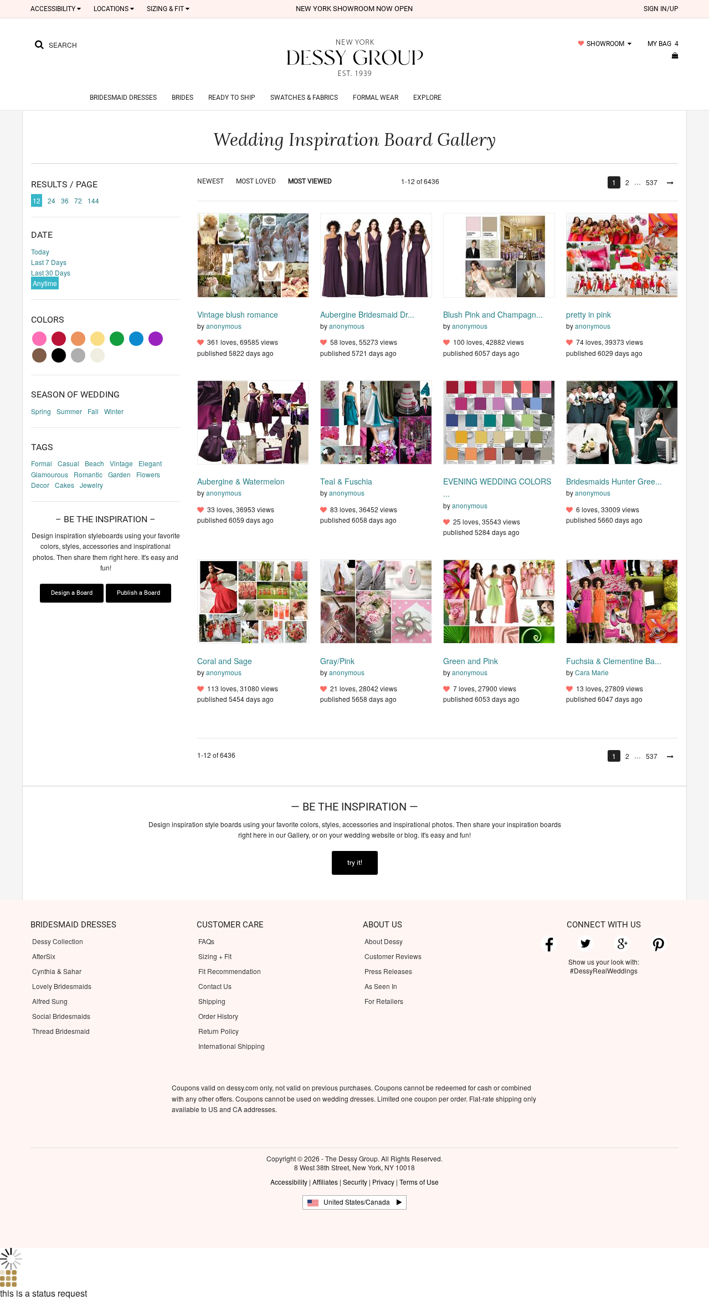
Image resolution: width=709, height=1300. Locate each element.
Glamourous (49, 474)
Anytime (45, 283)
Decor (40, 485)
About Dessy (383, 941)
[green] (117, 338)
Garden (119, 474)
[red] (58, 338)
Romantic (88, 474)
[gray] (78, 355)
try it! (354, 862)
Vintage (121, 463)
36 (65, 200)
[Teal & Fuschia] (376, 421)
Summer (69, 411)
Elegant (150, 463)
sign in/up (661, 9)
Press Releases (388, 971)
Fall (93, 411)
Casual (68, 463)
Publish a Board (138, 593)
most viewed (310, 181)
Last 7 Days (48, 262)
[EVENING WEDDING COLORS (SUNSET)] (499, 421)
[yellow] (97, 338)
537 (651, 182)
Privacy (383, 1181)
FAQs (206, 941)
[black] (58, 355)
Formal (41, 463)
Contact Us (215, 986)
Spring (41, 411)
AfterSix (43, 956)
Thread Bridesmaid (61, 1031)
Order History (218, 1016)
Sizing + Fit (215, 956)
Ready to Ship (231, 97)
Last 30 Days (50, 272)
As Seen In (380, 986)
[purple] (155, 338)
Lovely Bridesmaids (61, 986)
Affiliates (325, 1181)
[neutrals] (97, 355)
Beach (94, 463)
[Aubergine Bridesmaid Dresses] (376, 254)
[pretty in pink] (622, 254)
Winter (114, 411)
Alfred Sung (50, 1001)
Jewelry (91, 485)
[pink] (39, 338)
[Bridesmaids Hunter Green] (622, 421)
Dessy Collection (57, 941)
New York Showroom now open (354, 8)
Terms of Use (419, 1181)
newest (210, 181)
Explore (427, 97)
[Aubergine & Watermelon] (253, 421)
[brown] (39, 355)
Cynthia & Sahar (56, 971)
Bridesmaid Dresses (123, 97)
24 (51, 200)
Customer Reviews (393, 956)
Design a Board (72, 593)
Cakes (64, 485)
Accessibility (288, 1181)
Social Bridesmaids (61, 1016)
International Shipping (231, 1046)
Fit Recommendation (229, 971)
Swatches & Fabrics (304, 97)
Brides (182, 97)
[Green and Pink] (499, 600)
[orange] (78, 338)
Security (355, 1181)
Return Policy (218, 1031)
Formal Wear (375, 97)
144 (93, 200)
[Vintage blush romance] (253, 254)
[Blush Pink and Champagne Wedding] (499, 254)
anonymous (224, 325)
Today (40, 251)
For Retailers (383, 1001)
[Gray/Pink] (376, 600)
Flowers (148, 474)
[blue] (136, 338)
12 (36, 200)
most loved (256, 181)
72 (78, 200)
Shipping (211, 1001)
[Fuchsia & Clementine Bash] (622, 600)
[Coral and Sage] (253, 600)
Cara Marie (592, 672)
